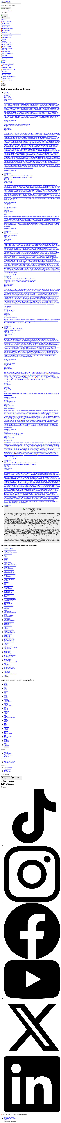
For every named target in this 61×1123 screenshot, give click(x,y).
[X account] (32, 1055)
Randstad (6, 92)
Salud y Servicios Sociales (8, 69)
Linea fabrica (7, 595)
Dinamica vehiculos (8, 600)
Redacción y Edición (7, 67)
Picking (5, 675)
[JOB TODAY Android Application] (16, 778)
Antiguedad (6, 664)
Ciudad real (6, 740)
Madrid (5, 683)
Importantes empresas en (9, 579)
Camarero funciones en (9, 639)
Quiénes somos (7, 769)
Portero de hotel (7, 551)
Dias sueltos (6, 607)
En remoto (6, 582)
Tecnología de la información (9, 76)
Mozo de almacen (8, 554)
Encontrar (6, 559)
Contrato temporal (8, 616)
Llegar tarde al (7, 624)
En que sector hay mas (9, 667)
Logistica (6, 580)
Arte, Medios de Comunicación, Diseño (11, 34)
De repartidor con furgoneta (10, 647)
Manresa (6, 708)
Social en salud (7, 648)
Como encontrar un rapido (10, 612)
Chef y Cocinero (6, 23)
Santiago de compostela (9, 717)
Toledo (5, 721)
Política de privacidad (9, 1117)
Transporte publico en (9, 640)
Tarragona (6, 731)
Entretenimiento (6, 51)
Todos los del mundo (8, 586)
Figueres (6, 729)
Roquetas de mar (7, 736)
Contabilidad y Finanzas (8, 42)
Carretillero (6, 608)
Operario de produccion (9, 632)
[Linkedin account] (32, 1112)
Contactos (6, 770)
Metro (5, 583)
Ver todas (3, 85)
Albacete (6, 716)
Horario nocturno (8, 588)
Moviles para (7, 635)
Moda (3, 62)
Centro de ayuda (7, 771)
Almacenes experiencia (9, 571)
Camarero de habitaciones (10, 550)
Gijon (5, 693)
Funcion (5, 670)
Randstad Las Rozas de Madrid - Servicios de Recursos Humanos (19, 278)
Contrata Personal (8, 10)
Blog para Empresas (8, 754)
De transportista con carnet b (10, 662)
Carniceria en (7, 602)
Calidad (5, 560)
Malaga (5, 692)
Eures (5, 555)
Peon (5, 604)
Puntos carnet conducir (9, 563)
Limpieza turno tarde (8, 568)
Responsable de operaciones (10, 552)
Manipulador (7, 652)
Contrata (6, 752)
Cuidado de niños (6, 46)
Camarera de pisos (8, 626)
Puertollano (6, 745)
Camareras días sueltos (9, 622)
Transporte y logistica (9, 630)
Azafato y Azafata (6, 37)
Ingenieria (4, 58)
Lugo (5, 687)
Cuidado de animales (7, 44)
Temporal (6, 558)
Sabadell (6, 709)
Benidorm (6, 737)
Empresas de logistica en (9, 620)
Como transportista (8, 603)
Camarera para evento (9, 570)
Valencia (6, 685)
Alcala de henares (8, 701)
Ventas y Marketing (7, 21)
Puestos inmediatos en (9, 594)
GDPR (5, 1119)
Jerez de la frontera (8, 705)
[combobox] (14, 2)
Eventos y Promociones (7, 53)
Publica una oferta (8, 753)
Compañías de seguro (9, 638)
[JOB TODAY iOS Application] (6, 778)
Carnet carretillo (7, 651)
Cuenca (5, 719)
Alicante (6, 703)
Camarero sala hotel (8, 656)
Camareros (4, 19)
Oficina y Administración (8, 64)
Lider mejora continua (9, 642)
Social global (7, 671)
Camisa (5, 614)
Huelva (5, 725)
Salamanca (6, 700)
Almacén (4, 32)
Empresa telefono (8, 592)
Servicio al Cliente (6, 73)
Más (2, 83)
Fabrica (5, 627)
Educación (4, 50)
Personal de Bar (6, 66)
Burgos (5, 724)
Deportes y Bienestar (7, 48)
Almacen (6, 628)
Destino (5, 556)
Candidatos (6, 756)
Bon (5, 663)
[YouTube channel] (32, 998)
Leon (5, 723)
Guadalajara (6, 711)
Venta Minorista (6, 25)
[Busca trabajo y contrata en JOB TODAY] (6, 1)
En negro (6, 575)
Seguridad (4, 71)
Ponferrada (6, 741)
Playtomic (6, 506)
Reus (5, 715)
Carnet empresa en (8, 659)
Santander (6, 704)
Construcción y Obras (7, 28)
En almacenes (7, 636)
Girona (5, 739)
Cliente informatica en (9, 590)
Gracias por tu (7, 672)
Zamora (5, 696)
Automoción (6, 643)
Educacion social (8, 654)
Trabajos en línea (6, 78)
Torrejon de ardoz (8, 733)
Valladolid (6, 699)
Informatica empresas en (9, 578)
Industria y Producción (7, 57)
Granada (6, 691)
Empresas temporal (8, 646)
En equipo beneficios (8, 615)
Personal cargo (7, 619)
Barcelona (6, 684)
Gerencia (4, 55)
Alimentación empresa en (9, 574)
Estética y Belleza (6, 26)
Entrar (5, 12)
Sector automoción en (9, 572)
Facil (5, 584)
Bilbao (5, 689)
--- (4, 122)
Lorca (5, 707)
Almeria (5, 713)
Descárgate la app (8, 767)
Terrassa (5, 744)
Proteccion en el (7, 660)
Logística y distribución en (10, 599)
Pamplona (6, 712)
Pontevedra (6, 727)
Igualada (6, 720)
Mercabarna (6, 587)
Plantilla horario (7, 666)
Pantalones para (7, 611)
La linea (5, 644)
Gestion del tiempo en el (9, 631)
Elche (5, 732)
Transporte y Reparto (7, 80)
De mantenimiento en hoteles (10, 673)
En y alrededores (7, 623)
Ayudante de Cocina (7, 35)
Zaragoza (6, 697)
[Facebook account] (32, 959)
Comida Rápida (6, 30)
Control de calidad (8, 634)
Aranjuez (6, 728)
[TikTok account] (32, 845)
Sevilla (5, 688)
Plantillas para (7, 618)
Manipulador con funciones (10, 564)
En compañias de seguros (9, 668)
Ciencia (4, 41)
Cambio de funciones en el (10, 655)
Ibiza (5, 735)
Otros (3, 81)
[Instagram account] (32, 902)
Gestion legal (7, 567)
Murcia (5, 695)
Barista (4, 39)
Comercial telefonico (8, 548)
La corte (5, 596)
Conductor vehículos (8, 606)
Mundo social (7, 591)
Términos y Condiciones (9, 1118)
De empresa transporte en (9, 598)
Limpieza (4, 60)
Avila (5, 743)
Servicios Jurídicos (6, 74)
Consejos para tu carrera (9, 761)
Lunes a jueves (7, 562)
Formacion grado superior (10, 566)
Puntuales (6, 650)
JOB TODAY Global (9, 762)
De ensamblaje (7, 658)
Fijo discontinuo (7, 576)
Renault (5, 610)
